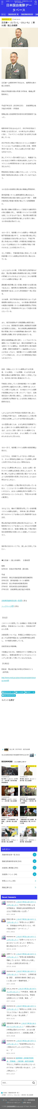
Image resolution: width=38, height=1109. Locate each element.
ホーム (3, 14)
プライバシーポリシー (13, 1102)
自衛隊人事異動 (10, 868)
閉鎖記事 (7, 887)
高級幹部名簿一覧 (13, 14)
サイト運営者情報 (29, 1100)
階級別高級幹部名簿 (27, 14)
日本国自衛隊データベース (19, 8)
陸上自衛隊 (20, 692)
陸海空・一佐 (30, 692)
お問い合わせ (27, 1102)
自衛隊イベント (9, 874)
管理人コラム (9, 881)
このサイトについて (15, 1100)
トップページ (6, 606)
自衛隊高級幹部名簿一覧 (11, 601)
